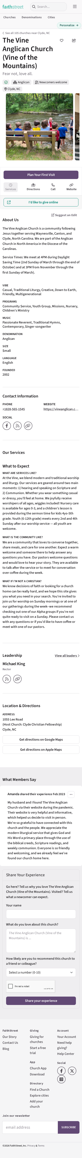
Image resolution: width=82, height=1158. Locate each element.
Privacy (31, 1146)
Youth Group (41, 306)
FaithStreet (13, 7)
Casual (7, 289)
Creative (47, 289)
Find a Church (39, 1089)
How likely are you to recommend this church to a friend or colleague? (40, 961)
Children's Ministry (16, 310)
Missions (58, 306)
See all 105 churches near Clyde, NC (27, 33)
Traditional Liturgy (26, 289)
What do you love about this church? (32, 924)
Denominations (32, 17)
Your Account (66, 1036)
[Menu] (74, 6)
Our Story (10, 1036)
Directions (33, 189)
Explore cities (39, 1095)
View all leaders (66, 655)
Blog (6, 1048)
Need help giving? (64, 1045)
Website (71, 189)
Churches (9, 17)
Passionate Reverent (17, 322)
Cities (51, 17)
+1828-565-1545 (14, 409)
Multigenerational (28, 294)
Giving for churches (37, 1039)
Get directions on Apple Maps (41, 749)
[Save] (61, 40)
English (8, 362)
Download (37, 1074)
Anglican (23, 82)
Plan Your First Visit (41, 174)
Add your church (36, 1104)
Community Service (17, 306)
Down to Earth (65, 289)
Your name (13, 905)
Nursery (71, 306)
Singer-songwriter (38, 326)
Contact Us (10, 1042)
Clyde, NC (14, 89)
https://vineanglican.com (62, 409)
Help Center (65, 1053)
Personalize (69, 25)
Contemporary (13, 326)
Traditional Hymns (46, 322)
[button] (71, 794)
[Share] (74, 40)
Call (53, 189)
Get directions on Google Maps (41, 739)
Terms (41, 1146)
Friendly (8, 294)
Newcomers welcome (53, 82)
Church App (38, 1068)
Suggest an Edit (65, 215)
